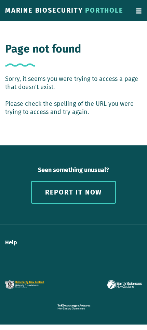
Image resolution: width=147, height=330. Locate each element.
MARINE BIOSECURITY (64, 10)
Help (11, 242)
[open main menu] (139, 10)
